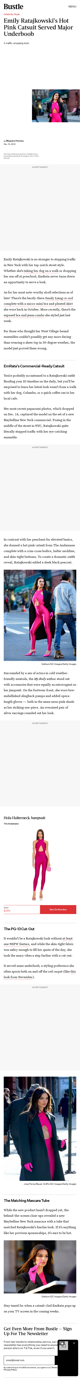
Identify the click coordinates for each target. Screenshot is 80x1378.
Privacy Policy (10, 1370)
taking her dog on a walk (41, 271)
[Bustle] (13, 6)
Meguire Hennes (15, 140)
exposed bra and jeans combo (24, 315)
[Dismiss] (74, 1343)
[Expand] (62, 1343)
